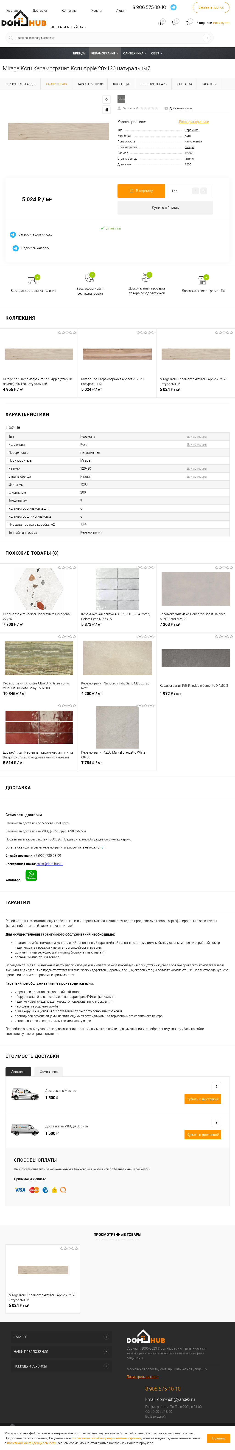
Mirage (189, 147)
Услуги (96, 10)
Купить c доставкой (203, 1099)
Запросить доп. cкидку (35, 234)
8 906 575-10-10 (149, 7)
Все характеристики (194, 122)
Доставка (18, 1072)
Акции (121, 10)
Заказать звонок (211, 7)
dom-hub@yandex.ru (176, 1399)
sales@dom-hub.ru (49, 864)
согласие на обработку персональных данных (106, 1438)
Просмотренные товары (117, 1234)
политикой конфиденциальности (31, 1443)
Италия (190, 158)
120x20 (189, 153)
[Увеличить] (59, 131)
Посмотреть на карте (142, 1377)
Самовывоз (49, 1072)
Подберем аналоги (35, 248)
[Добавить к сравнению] (106, 109)
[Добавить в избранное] (106, 99)
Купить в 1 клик (165, 207)
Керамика (192, 130)
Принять (218, 1438)
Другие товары (197, 436)
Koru (188, 135)
